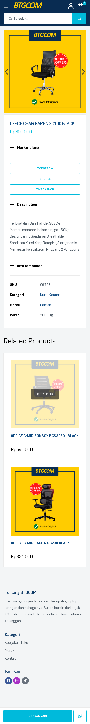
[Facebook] (8, 680)
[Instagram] (16, 680)
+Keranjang (38, 716)
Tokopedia (45, 168)
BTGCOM (27, 6)
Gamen (45, 305)
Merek (9, 650)
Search (79, 18)
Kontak (10, 658)
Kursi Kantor (50, 295)
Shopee (45, 179)
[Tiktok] (25, 680)
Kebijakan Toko (16, 642)
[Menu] (8, 6)
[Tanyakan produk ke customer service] (80, 716)
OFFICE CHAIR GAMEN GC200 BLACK (40, 543)
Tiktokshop (45, 189)
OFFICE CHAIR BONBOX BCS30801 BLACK (44, 436)
